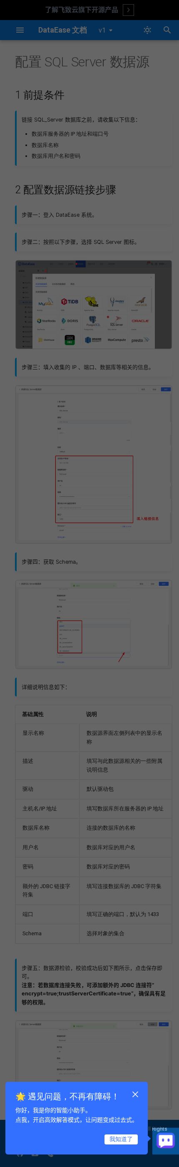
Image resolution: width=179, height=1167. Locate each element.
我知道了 (121, 1139)
